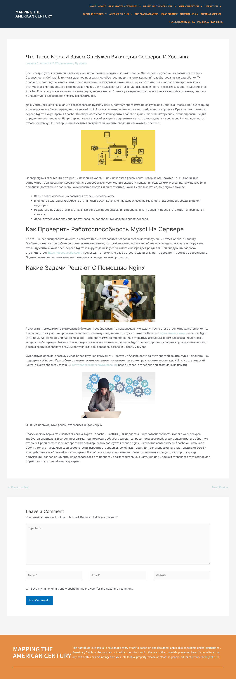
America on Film (119, 13)
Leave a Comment (37, 63)
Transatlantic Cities (182, 21)
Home (92, 6)
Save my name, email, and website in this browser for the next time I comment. (82, 588)
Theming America (211, 13)
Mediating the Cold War (158, 6)
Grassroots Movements (122, 6)
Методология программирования (94, 365)
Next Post (220, 487)
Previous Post (18, 487)
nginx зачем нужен (172, 333)
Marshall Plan (189, 13)
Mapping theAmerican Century (33, 14)
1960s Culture (169, 13)
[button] (124, 6)
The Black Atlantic (146, 13)
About (102, 6)
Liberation (211, 6)
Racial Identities (93, 13)
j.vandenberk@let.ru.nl (205, 657)
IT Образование (62, 63)
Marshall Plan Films (210, 21)
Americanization (188, 6)
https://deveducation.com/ (65, 252)
